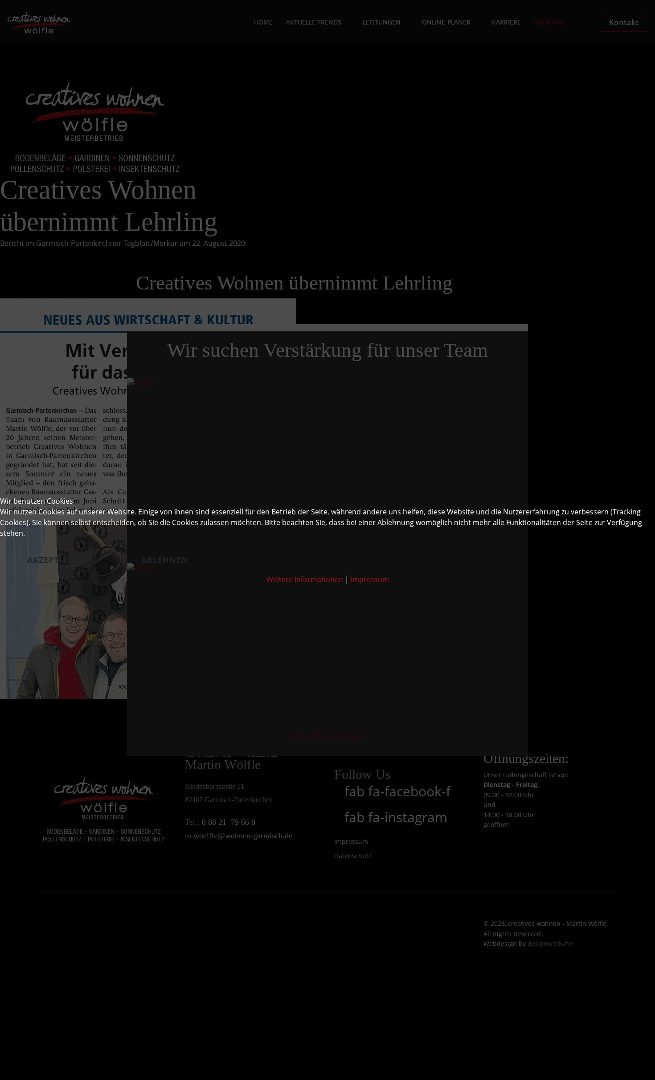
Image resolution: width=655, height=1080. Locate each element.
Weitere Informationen (304, 579)
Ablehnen (165, 559)
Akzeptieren (56, 559)
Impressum (370, 579)
